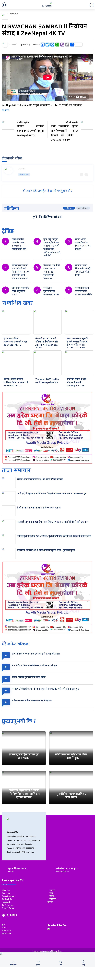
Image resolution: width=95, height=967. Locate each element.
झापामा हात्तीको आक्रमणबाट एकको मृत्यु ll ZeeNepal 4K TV (15, 341)
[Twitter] (81, 174)
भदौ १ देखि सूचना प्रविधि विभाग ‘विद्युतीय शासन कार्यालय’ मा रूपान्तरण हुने (51, 493)
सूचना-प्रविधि (6, 933)
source (5, 110)
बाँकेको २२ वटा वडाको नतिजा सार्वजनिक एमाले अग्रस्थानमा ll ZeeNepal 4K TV (46, 343)
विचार (4, 927)
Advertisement (8, 896)
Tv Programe (7, 905)
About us (6, 890)
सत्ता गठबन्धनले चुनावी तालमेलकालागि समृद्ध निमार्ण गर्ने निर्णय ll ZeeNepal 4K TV (77, 343)
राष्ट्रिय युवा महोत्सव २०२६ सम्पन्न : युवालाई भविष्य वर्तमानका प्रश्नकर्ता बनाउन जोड (54, 536)
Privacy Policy (8, 908)
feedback (6, 902)
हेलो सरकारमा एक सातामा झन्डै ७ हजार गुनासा (39, 508)
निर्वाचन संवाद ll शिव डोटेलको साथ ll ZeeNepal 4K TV (76, 382)
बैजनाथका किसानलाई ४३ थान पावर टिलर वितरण (40, 479)
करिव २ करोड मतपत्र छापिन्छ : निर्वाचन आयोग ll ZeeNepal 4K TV (16, 382)
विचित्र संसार (6, 930)
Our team (6, 893)
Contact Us (7, 899)
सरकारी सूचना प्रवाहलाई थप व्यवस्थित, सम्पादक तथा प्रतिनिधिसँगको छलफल (52, 522)
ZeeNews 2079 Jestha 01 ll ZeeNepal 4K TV (47, 381)
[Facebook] (86, 174)
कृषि (3, 924)
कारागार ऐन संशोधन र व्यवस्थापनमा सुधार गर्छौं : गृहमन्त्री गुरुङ (46, 550)
